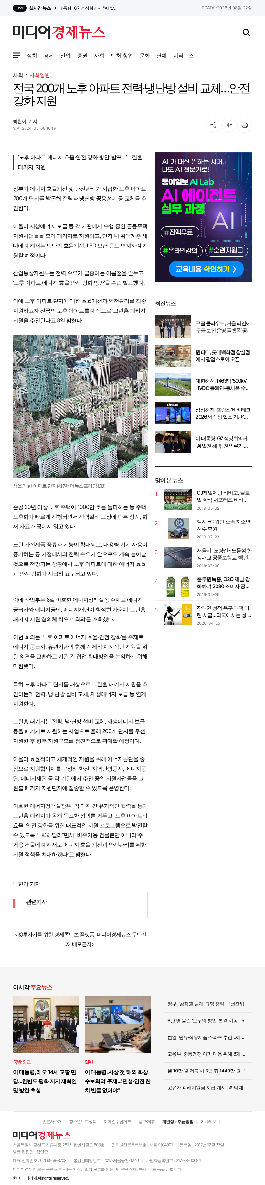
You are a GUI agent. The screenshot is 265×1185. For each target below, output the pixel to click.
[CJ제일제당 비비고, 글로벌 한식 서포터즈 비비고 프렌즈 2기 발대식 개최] (178, 499)
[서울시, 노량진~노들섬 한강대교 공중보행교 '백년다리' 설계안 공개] (178, 557)
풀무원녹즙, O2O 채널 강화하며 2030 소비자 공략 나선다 (223, 583)
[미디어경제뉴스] (59, 33)
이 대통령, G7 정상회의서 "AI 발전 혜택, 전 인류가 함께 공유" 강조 (222, 442)
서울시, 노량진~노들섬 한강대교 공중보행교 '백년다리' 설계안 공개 (224, 554)
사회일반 (39, 75)
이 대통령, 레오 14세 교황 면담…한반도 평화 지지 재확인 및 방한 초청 (45, 1081)
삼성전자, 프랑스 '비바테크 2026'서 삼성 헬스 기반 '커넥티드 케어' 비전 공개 (87, 8)
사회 (18, 75)
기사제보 (208, 1121)
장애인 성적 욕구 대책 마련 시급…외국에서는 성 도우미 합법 (224, 612)
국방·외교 (22, 1062)
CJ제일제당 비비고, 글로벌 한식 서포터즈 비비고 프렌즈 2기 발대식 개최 (223, 496)
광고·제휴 (146, 1121)
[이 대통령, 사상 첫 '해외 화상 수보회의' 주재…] (118, 1024)
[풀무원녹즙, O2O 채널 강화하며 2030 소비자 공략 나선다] (178, 586)
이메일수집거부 (117, 1121)
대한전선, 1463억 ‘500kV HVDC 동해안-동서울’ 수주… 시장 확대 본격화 (221, 385)
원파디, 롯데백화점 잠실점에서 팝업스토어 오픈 (223, 355)
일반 (89, 1062)
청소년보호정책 (82, 1121)
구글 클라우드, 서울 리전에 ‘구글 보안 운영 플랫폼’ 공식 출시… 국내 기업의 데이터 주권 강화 (223, 327)
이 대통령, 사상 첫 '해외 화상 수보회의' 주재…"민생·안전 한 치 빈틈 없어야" (118, 1081)
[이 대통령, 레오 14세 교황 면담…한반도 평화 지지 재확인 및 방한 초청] (46, 1024)
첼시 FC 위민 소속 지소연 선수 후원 (223, 525)
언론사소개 (52, 1121)
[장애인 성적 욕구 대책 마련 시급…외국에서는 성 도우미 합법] (178, 614)
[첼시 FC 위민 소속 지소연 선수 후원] (178, 528)
